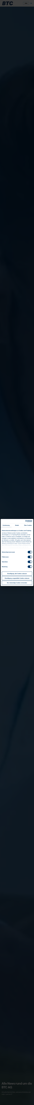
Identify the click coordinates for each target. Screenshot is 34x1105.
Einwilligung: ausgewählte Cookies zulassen (17, 578)
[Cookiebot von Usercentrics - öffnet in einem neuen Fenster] (25, 521)
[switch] (30, 557)
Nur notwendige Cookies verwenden (17, 582)
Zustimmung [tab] (6, 525)
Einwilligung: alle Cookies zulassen (17, 573)
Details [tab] (17, 525)
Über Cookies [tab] (28, 525)
